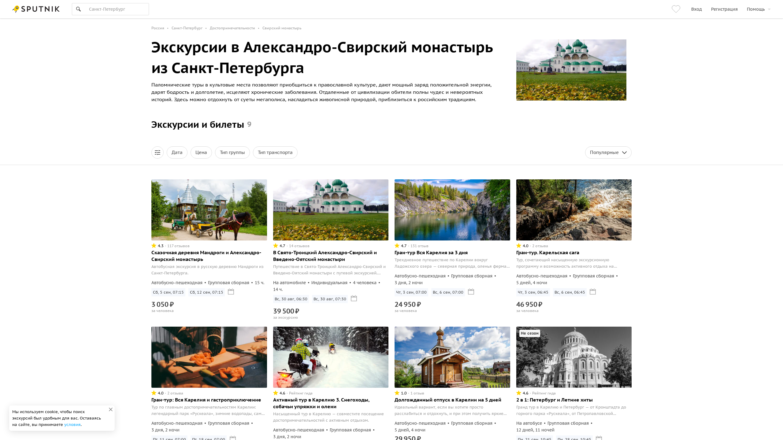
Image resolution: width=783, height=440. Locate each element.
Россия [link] (157, 28)
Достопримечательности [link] (232, 28)
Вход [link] (696, 9)
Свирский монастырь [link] (281, 28)
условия (72, 424)
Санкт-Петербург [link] (187, 28)
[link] (677, 9)
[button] (157, 152)
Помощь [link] (756, 9)
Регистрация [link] (724, 9)
